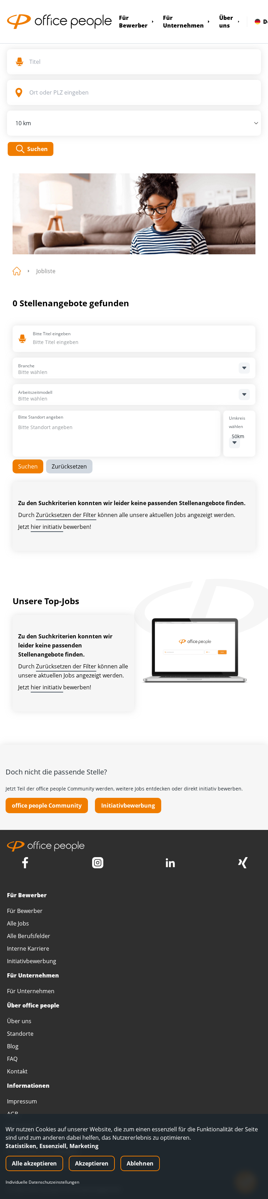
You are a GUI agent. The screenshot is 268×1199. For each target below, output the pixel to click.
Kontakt (17, 1071)
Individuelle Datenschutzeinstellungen (42, 1182)
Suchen (28, 466)
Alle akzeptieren (34, 1163)
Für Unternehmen (183, 21)
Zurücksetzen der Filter (66, 515)
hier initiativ (47, 527)
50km (238, 436)
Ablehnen (140, 1163)
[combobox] (83, 342)
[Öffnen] (244, 368)
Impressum (22, 1101)
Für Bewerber (133, 21)
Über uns (226, 21)
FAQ (12, 1059)
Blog (12, 1046)
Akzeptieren (92, 1163)
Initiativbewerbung (128, 805)
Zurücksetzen (69, 466)
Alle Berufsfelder (28, 936)
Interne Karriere (28, 948)
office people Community (47, 805)
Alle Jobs (18, 923)
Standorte (20, 1033)
